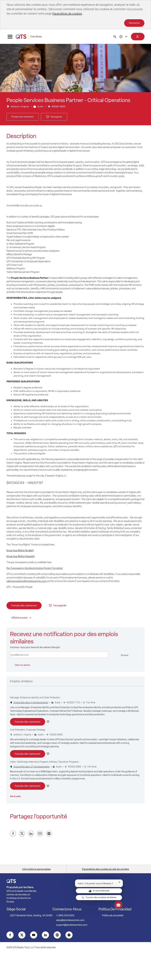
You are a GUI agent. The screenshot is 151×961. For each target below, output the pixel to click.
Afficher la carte (19, 617)
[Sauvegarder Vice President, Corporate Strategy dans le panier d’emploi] (48, 753)
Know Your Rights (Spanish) (20, 556)
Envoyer (124, 655)
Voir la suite (15, 796)
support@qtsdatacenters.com (71, 924)
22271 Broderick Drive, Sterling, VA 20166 (31, 915)
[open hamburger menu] (10, 36)
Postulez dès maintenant (22, 117)
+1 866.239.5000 (65, 915)
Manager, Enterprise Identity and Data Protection (35, 697)
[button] (138, 36)
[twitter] (21, 934)
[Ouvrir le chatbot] (118, 905)
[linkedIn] (45, 934)
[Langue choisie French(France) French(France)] (124, 36)
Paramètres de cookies (67, 13)
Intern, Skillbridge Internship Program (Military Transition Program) (44, 761)
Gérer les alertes (22, 665)
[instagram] (69, 934)
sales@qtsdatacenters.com (70, 920)
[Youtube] (33, 934)
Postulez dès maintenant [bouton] (24, 605)
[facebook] (10, 934)
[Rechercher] (115, 36)
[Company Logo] (21, 37)
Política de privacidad (112, 915)
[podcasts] (57, 934)
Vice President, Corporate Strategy (27, 729)
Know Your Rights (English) (20, 550)
